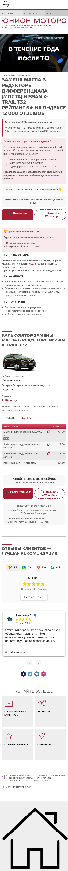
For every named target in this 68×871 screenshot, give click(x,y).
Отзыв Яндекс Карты (16, 652)
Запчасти (28, 417)
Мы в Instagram (43, 674)
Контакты (52, 13)
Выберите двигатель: (13, 376)
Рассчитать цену (18, 491)
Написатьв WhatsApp (50, 215)
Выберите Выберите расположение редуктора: (26, 385)
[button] (29, 662)
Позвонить (17, 213)
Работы (10, 417)
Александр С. (24, 615)
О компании (30, 13)
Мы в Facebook (23, 674)
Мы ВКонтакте (36, 674)
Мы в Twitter (30, 674)
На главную (8, 13)
